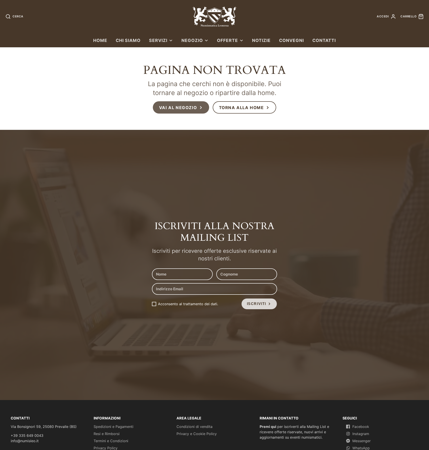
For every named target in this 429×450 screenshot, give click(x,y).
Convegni (291, 40)
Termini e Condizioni (111, 441)
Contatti (324, 40)
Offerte (227, 40)
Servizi (158, 40)
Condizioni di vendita (194, 426)
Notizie (261, 40)
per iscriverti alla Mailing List (293, 426)
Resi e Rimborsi (107, 433)
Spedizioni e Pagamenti (113, 426)
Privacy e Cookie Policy (197, 433)
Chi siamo (128, 40)
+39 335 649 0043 (27, 435)
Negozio (192, 40)
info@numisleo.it (25, 441)
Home (100, 40)
